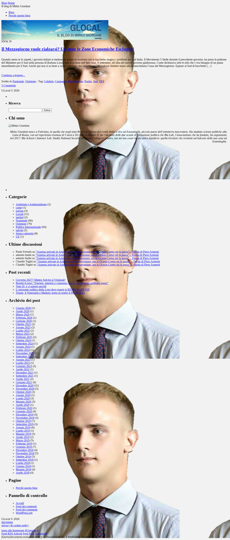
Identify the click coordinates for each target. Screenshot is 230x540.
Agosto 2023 (23, 359)
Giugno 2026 (23, 308)
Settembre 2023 (25, 356)
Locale (20, 214)
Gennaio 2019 (24, 446)
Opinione (30, 81)
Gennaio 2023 (24, 366)
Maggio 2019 (23, 433)
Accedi (20, 503)
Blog (11, 12)
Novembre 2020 (25, 388)
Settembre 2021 (25, 375)
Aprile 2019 (22, 437)
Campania (60, 81)
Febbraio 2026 (24, 317)
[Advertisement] (36, 168)
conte (19, 207)
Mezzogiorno (75, 81)
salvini (19, 230)
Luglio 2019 (23, 430)
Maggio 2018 (23, 469)
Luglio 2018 (23, 462)
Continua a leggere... (13, 75)
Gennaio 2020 (24, 411)
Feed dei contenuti (26, 506)
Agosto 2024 (23, 346)
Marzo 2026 (23, 314)
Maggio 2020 (23, 401)
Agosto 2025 (23, 327)
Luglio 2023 (23, 362)
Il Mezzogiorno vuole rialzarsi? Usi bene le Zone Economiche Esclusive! (67, 49)
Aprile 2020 (22, 404)
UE (18, 236)
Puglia (88, 81)
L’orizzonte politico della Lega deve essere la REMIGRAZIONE (53, 289)
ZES (101, 81)
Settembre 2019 (25, 424)
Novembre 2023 (25, 353)
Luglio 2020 (23, 398)
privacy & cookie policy (15, 525)
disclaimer (7, 522)
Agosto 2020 (23, 395)
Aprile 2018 (22, 472)
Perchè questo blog (19, 15)
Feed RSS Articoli (11, 533)
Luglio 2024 (23, 350)
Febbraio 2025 (24, 337)
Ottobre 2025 (23, 324)
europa (20, 210)
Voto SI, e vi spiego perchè (31, 286)
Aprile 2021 (22, 379)
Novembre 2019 (25, 417)
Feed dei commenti (26, 509)
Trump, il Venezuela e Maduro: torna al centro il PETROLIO (50, 292)
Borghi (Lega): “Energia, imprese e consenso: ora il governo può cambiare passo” (62, 283)
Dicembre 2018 (24, 450)
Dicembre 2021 (24, 372)
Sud (95, 81)
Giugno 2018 (23, 466)
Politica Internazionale (28, 226)
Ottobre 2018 (23, 456)
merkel (20, 217)
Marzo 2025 (23, 333)
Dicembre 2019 (24, 414)
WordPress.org (24, 512)
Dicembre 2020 (24, 385)
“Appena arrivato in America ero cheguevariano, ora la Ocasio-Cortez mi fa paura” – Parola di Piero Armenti (97, 251)
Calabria (49, 81)
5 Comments (8, 85)
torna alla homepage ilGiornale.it (19, 530)
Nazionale (18, 81)
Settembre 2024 (25, 343)
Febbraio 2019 (24, 443)
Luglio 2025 (23, 330)
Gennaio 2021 (24, 382)
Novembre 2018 (25, 453)
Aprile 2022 (22, 369)
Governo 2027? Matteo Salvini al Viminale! (40, 279)
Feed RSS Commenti (35, 533)
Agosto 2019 (23, 427)
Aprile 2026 (22, 311)
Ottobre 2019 (23, 421)
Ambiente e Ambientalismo (31, 204)
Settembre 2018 (25, 459)
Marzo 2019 (23, 440)
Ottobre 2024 (23, 340)
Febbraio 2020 (24, 408)
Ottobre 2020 (23, 391)
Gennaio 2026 (24, 320)
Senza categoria (25, 233)
